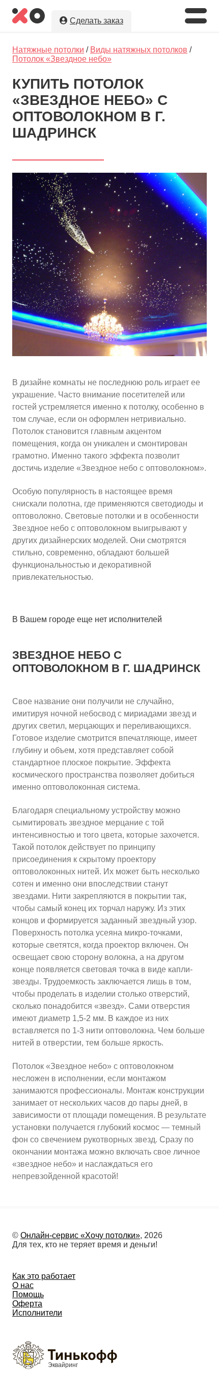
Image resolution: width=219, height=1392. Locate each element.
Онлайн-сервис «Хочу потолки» (80, 1235)
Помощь (28, 1294)
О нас (23, 1285)
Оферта (27, 1303)
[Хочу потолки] (28, 20)
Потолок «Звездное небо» (62, 59)
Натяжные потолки (48, 49)
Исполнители (37, 1312)
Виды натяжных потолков (138, 49)
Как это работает (43, 1276)
